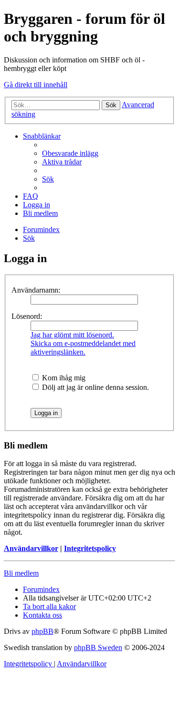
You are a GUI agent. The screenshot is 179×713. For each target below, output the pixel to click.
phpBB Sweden (98, 647)
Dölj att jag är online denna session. (94, 387)
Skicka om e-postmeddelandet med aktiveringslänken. (83, 347)
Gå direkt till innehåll (35, 85)
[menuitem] (70, 153)
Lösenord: (26, 316)
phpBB (42, 631)
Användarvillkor (31, 548)
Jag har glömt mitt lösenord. (72, 335)
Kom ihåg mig (62, 378)
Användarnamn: (35, 290)
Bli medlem (21, 573)
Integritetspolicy (90, 548)
